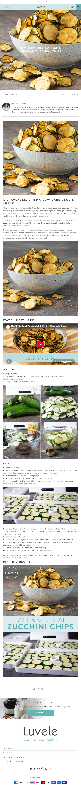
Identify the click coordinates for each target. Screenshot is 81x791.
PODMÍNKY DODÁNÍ (40, 2)
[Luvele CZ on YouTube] (38, 769)
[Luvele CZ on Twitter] (31, 769)
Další (74, 94)
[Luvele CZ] (40, 7)
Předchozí (66, 94)
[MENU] (1, 7)
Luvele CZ (38, 777)
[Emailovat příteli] (46, 689)
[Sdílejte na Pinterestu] (42, 689)
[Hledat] (67, 7)
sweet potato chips (52, 555)
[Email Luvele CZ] (49, 769)
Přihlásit (40, 713)
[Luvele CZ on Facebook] (34, 769)
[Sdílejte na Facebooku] (38, 689)
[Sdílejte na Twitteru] (34, 689)
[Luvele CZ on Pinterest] (42, 769)
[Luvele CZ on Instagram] (45, 769)
